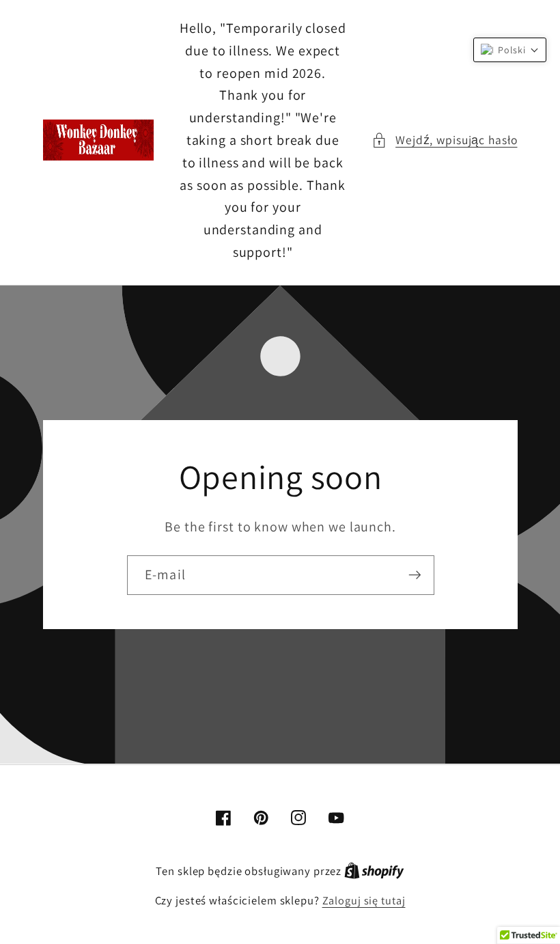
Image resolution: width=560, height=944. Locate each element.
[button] (444, 140)
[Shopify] (374, 870)
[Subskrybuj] (414, 575)
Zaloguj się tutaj (364, 900)
